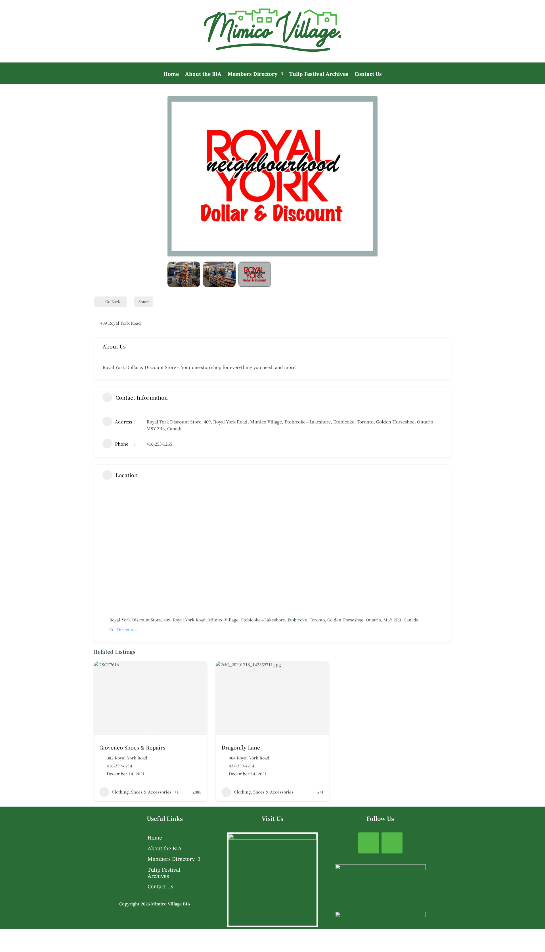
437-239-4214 (241, 765)
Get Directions (123, 629)
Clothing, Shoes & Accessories (141, 792)
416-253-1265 (159, 444)
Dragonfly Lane (240, 747)
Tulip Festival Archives (318, 74)
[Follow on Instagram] (392, 842)
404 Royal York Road (249, 758)
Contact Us (368, 74)
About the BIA (203, 74)
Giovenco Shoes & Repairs (132, 747)
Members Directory (252, 74)
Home (171, 74)
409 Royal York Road (120, 323)
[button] (176, 176)
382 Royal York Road (127, 758)
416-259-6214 (119, 765)
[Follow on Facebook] (368, 842)
